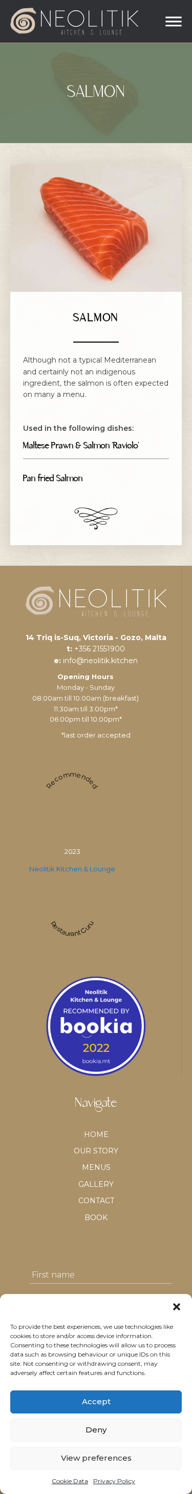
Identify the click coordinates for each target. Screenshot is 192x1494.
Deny (96, 1430)
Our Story (96, 1151)
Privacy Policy (114, 1481)
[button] (177, 1307)
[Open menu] (173, 21)
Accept (96, 1401)
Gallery (96, 1184)
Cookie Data (70, 1481)
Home (96, 1134)
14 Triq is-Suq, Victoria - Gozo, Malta (96, 637)
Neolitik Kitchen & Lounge (72, 869)
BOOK (96, 1217)
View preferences (96, 1458)
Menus (96, 1167)
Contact (96, 1200)
